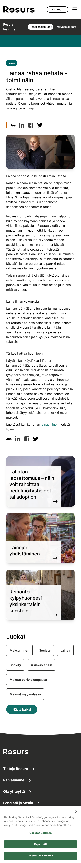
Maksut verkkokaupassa (28, 680)
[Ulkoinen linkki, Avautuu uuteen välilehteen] (22, 125)
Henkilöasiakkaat (40, 26)
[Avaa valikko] (75, 9)
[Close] (76, 811)
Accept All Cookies (40, 855)
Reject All (40, 844)
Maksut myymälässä (25, 694)
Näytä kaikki (22, 709)
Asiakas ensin (41, 665)
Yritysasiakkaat (66, 26)
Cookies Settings (40, 832)
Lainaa (11, 63)
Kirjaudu (57, 9)
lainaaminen (49, 424)
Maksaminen (19, 650)
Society (45, 650)
